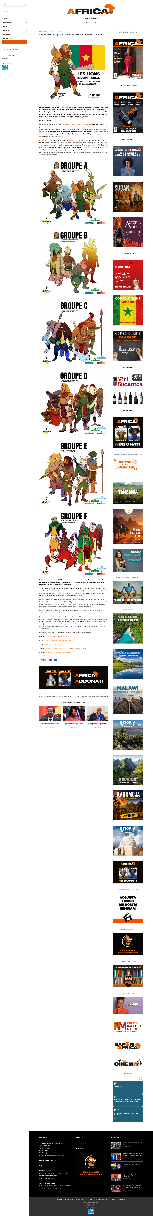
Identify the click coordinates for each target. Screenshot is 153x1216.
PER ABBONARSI (69, 1199)
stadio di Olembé (87, 617)
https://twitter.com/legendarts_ (54, 644)
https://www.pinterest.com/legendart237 (58, 652)
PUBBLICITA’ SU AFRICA (102, 1199)
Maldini (70, 140)
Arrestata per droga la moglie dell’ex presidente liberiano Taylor (132, 1187)
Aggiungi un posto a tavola (131, 1164)
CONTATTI (91, 1199)
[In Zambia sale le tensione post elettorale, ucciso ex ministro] (74, 713)
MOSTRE (5, 26)
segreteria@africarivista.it (56, 1155)
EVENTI (5, 19)
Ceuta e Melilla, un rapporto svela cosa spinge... (97, 724)
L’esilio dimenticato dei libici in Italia (132, 1143)
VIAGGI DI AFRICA (8, 38)
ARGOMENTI (6, 15)
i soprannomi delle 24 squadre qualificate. (75, 124)
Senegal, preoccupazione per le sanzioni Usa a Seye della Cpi (132, 1154)
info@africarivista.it (49, 1153)
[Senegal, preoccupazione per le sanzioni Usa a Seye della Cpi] (116, 1156)
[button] (41, 718)
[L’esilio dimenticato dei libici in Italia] (116, 1145)
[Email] (95, 22)
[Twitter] (89, 22)
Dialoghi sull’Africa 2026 (11, 50)
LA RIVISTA (6, 30)
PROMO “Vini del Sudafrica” (11, 46)
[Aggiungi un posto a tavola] (116, 1166)
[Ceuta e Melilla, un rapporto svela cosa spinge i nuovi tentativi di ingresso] (97, 713)
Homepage (6, 11)
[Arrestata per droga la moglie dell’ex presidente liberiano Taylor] (50, 713)
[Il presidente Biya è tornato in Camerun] (116, 1177)
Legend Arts (43, 140)
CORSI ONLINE (7, 23)
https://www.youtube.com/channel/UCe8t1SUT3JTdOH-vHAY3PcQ (65, 648)
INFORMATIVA (123, 1199)
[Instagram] (91, 22)
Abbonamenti (7, 34)
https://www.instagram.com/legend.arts (58, 640)
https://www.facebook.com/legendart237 (59, 636)
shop (4, 42)
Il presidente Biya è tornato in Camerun (132, 1175)
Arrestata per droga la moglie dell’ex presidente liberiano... (50, 724)
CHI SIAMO (59, 1199)
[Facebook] (86, 22)
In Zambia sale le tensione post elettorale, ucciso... (73, 724)
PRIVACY (113, 1199)
